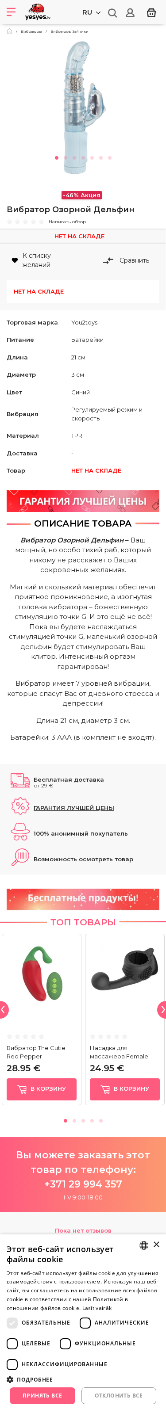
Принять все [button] (42, 1395)
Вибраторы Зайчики (69, 31)
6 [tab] (101, 156)
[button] (83, 1379)
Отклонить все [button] (119, 1395)
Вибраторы (31, 31)
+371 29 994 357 (83, 1184)
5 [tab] (92, 156)
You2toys (84, 322)
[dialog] (83, 1323)
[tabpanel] (83, 108)
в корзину (47, 1088)
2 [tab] (65, 156)
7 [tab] (109, 156)
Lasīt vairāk (97, 1308)
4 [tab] (83, 156)
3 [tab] (74, 156)
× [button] (156, 1244)
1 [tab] (56, 156)
